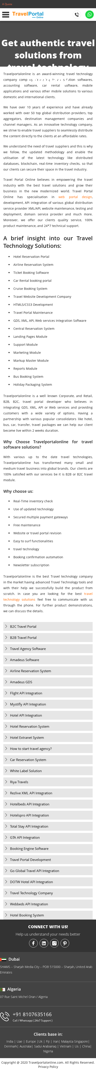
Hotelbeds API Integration (29, 804)
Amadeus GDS (21, 682)
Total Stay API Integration (29, 826)
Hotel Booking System (27, 915)
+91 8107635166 (32, 1016)
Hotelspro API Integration (29, 815)
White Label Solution (26, 771)
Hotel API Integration (26, 715)
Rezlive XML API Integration (31, 793)
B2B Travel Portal (23, 637)
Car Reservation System (28, 759)
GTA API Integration (25, 837)
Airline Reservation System (30, 671)
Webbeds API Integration (29, 904)
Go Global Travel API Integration (34, 870)
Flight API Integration (26, 693)
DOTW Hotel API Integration (31, 882)
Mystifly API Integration (28, 704)
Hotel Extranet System (27, 737)
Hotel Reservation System (29, 726)
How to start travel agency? (31, 748)
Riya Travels (19, 782)
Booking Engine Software (29, 848)
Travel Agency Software (28, 648)
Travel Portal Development (30, 859)
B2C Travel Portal (23, 626)
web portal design (75, 197)
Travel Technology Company (31, 893)
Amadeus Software (24, 660)
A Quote (7, 4)
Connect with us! (48, 926)
